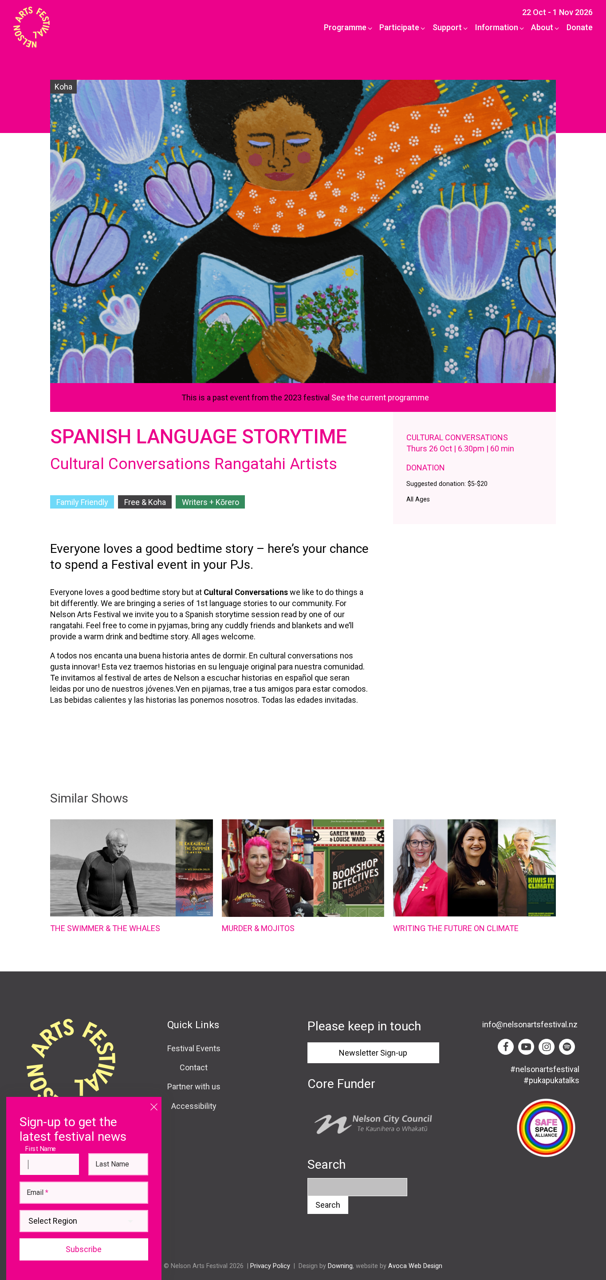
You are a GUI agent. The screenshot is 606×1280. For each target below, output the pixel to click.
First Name (42, 1148)
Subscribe (84, 1249)
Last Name (112, 1164)
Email (37, 1192)
